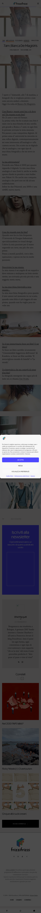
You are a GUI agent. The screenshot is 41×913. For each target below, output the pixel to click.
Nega (20, 466)
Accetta (20, 460)
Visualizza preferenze (20, 471)
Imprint (33, 476)
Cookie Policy (9, 476)
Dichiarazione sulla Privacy (22, 476)
